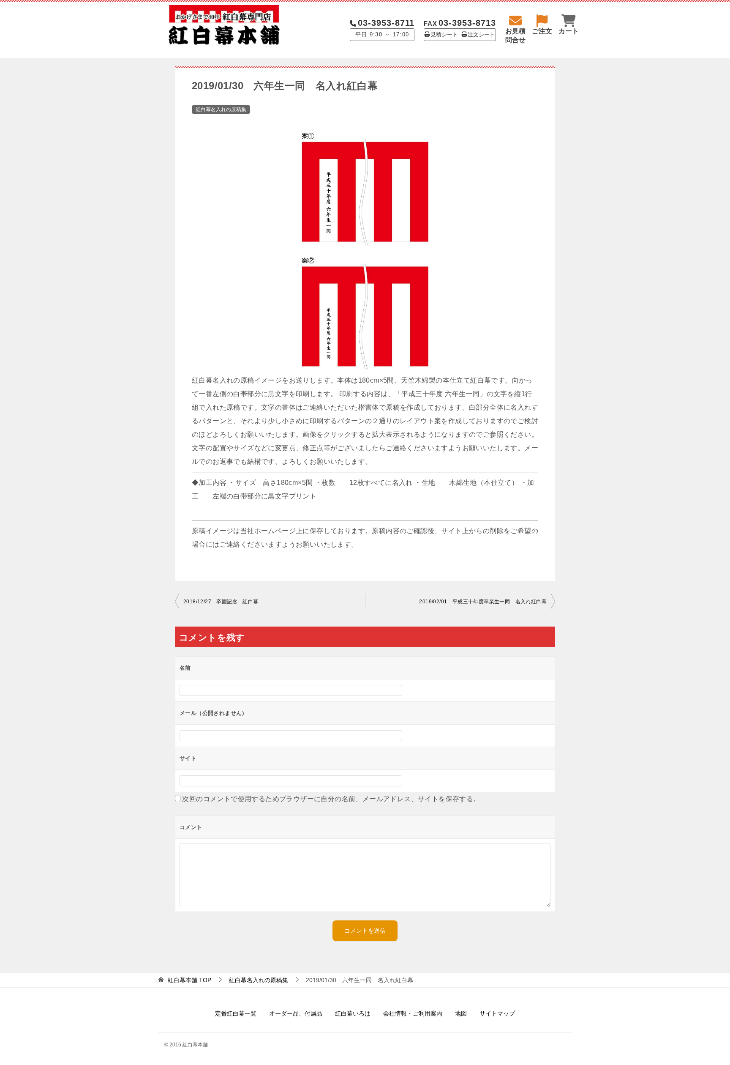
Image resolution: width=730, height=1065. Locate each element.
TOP (189, 980)
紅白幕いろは (352, 1013)
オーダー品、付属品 (295, 1013)
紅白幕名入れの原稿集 (221, 109)
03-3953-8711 (386, 22)
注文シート (481, 35)
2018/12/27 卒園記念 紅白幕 (221, 602)
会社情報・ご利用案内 (412, 1013)
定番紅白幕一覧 (235, 1013)
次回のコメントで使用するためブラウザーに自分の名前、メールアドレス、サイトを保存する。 (331, 798)
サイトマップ (497, 1013)
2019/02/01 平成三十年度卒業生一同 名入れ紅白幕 (483, 602)
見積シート (444, 35)
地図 (461, 1013)
